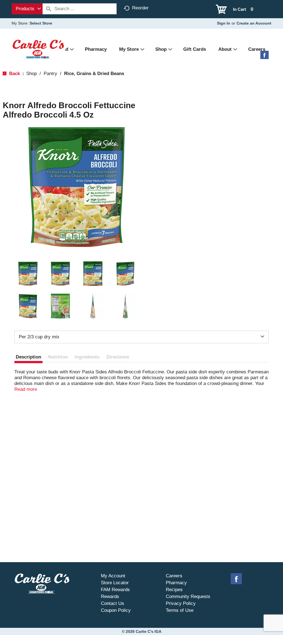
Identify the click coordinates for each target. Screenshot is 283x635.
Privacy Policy (181, 603)
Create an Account (254, 23)
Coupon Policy (116, 610)
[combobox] (27, 8)
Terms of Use (179, 610)
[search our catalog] (49, 8)
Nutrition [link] (58, 357)
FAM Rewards (115, 589)
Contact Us (112, 603)
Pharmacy (176, 582)
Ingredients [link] (87, 357)
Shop (31, 73)
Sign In (223, 23)
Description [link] (28, 357)
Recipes (174, 589)
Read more (25, 389)
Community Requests (188, 596)
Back (14, 73)
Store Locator (115, 582)
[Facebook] (264, 57)
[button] (27, 273)
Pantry (50, 73)
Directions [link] (117, 357)
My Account (113, 575)
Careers (174, 575)
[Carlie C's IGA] (38, 49)
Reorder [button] (140, 7)
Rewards (110, 596)
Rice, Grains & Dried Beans (94, 73)
